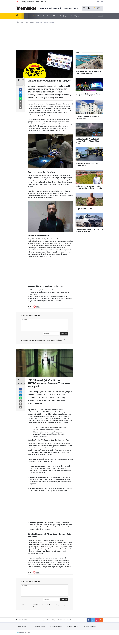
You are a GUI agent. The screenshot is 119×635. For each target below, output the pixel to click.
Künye (48, 620)
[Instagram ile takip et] (97, 620)
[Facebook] (20, 89)
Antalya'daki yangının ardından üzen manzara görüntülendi (53, 16)
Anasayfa (42, 620)
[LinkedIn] (20, 95)
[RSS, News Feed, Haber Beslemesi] (101, 620)
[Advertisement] (59, 35)
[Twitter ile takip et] (93, 620)
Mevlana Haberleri (91, 626)
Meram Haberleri (73, 626)
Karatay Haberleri (57, 626)
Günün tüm (97, 16)
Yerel (42, 8)
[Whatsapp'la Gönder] (20, 98)
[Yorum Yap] (20, 107)
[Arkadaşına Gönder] (20, 101)
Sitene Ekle (43, 1)
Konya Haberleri (22, 626)
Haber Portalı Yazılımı (24, 632)
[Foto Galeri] (102, 1)
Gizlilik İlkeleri (61, 620)
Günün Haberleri (30, 1)
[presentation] (22, 16)
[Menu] (84, 8)
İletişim (54, 620)
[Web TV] (98, 1)
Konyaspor (68, 8)
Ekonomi (48, 8)
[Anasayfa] (17, 1)
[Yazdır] (20, 104)
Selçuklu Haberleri (40, 626)
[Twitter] (20, 92)
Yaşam (76, 8)
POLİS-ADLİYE (57, 8)
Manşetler (22, 1)
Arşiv (37, 1)
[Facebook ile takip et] (89, 620)
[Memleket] (26, 8)
